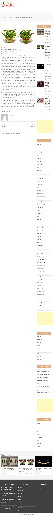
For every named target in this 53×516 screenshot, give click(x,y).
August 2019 (40, 305)
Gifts (38, 348)
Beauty (39, 336)
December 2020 (41, 262)
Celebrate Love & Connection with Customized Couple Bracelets (43, 382)
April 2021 (39, 251)
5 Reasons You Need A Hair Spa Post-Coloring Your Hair (48, 85)
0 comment (17, 51)
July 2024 (39, 164)
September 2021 (41, 236)
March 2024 (40, 173)
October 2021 (40, 233)
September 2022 (41, 204)
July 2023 (39, 181)
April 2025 (39, 158)
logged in (9, 133)
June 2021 (39, 245)
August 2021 (40, 239)
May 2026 (39, 144)
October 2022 (40, 202)
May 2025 (39, 155)
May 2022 (39, 216)
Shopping (3, 47)
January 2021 (40, 259)
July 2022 (39, 210)
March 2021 (40, 253)
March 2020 (40, 288)
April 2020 (39, 285)
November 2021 (41, 230)
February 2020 (40, 291)
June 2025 (39, 152)
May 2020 (39, 282)
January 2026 (40, 150)
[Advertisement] (45, 126)
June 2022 (39, 213)
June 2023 (39, 184)
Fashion (39, 345)
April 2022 (39, 219)
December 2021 (41, 227)
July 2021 (39, 242)
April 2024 (39, 170)
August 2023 (40, 178)
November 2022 (41, 199)
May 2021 (39, 248)
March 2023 (40, 187)
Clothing (39, 342)
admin (3, 51)
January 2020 (40, 294)
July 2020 (39, 277)
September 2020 (41, 271)
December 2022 (41, 196)
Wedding (39, 359)
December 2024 (41, 161)
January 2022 (40, 225)
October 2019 (40, 302)
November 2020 (41, 265)
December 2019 (41, 297)
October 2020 (40, 268)
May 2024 (39, 167)
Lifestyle (39, 354)
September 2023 (41, 176)
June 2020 (39, 279)
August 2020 (40, 274)
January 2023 (40, 193)
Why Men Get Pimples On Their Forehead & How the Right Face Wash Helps (43, 376)
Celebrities (39, 339)
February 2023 (40, 190)
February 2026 (40, 147)
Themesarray (31, 514)
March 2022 (40, 222)
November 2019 (41, 300)
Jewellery (39, 351)
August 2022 (40, 207)
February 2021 (40, 256)
